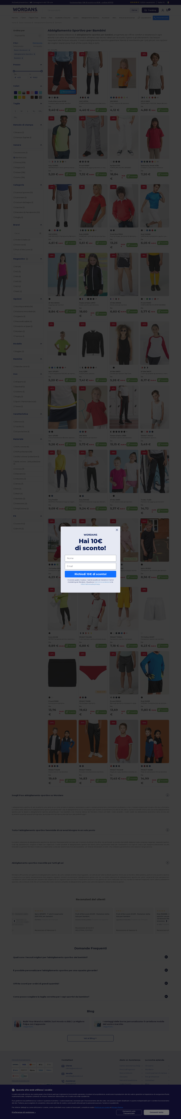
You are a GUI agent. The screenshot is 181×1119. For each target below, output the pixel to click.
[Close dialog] (117, 530)
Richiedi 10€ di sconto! (90, 574)
